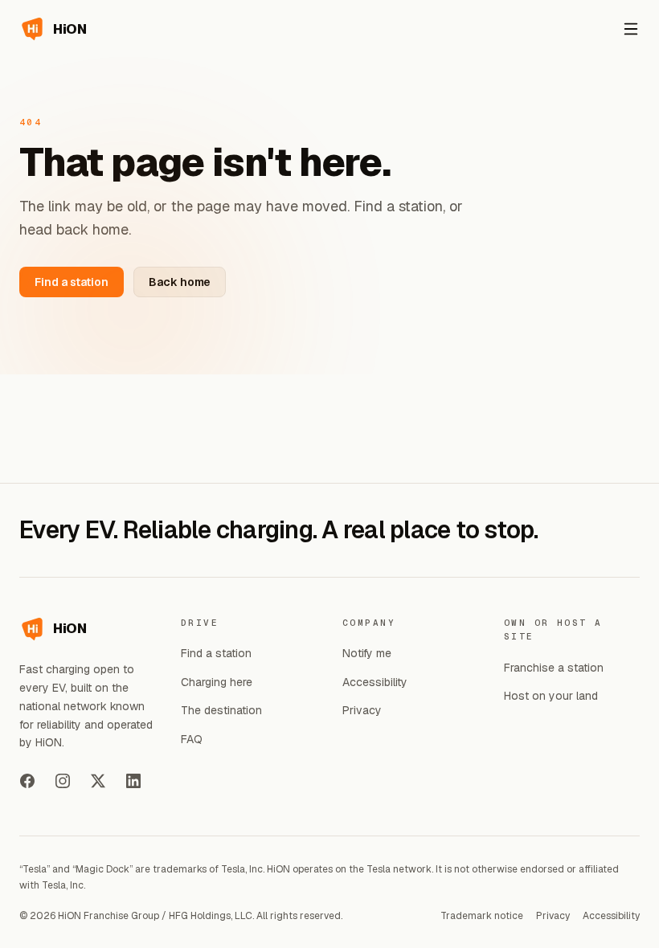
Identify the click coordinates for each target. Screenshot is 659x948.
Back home (180, 282)
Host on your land (551, 696)
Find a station (71, 282)
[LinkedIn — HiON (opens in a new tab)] (133, 781)
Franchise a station (554, 667)
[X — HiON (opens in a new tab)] (98, 781)
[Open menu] (631, 29)
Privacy (362, 710)
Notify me (366, 653)
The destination (221, 710)
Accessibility (374, 682)
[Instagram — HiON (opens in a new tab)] (63, 781)
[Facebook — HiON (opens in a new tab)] (27, 781)
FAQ (192, 739)
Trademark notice (481, 915)
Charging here (216, 682)
